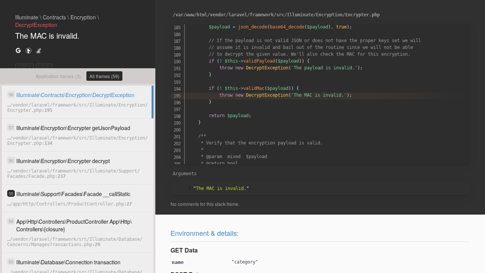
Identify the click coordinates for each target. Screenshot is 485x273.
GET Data (184, 250)
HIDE (44, 66)
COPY (24, 66)
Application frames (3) (58, 76)
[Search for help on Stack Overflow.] (39, 50)
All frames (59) (104, 76)
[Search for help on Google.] (18, 50)
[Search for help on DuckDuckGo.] (28, 50)
